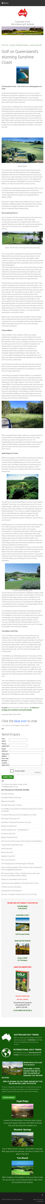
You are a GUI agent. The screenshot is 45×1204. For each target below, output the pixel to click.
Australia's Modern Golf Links (11, 797)
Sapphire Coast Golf (8, 856)
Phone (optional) (5, 745)
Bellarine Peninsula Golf (9, 837)
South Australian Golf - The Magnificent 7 (15, 830)
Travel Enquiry (8, 1097)
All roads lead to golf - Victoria (11, 805)
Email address (5, 750)
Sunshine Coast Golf (36, 45)
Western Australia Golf (8, 826)
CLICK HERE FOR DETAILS (22, 1010)
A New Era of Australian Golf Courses (14, 879)
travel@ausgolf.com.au (10, 786)
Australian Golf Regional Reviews (19, 45)
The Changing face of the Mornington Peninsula (17, 863)
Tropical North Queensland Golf (12, 845)
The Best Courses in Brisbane (11, 887)
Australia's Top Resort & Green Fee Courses (16, 822)
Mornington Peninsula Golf (10, 818)
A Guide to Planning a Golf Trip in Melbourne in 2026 (18, 815)
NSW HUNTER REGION (22, 941)
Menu (6, 3)
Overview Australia (7, 794)
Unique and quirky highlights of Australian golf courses (20, 883)
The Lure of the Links (8, 860)
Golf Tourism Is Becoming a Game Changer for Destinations (21, 841)
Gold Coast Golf (6, 848)
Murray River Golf (7, 852)
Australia (31, 1040)
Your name (4, 740)
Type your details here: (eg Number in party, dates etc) (5, 759)
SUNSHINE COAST (22, 915)
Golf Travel (5, 45)
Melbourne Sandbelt (8, 801)
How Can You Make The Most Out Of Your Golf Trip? (19, 894)
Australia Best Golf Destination (11, 891)
